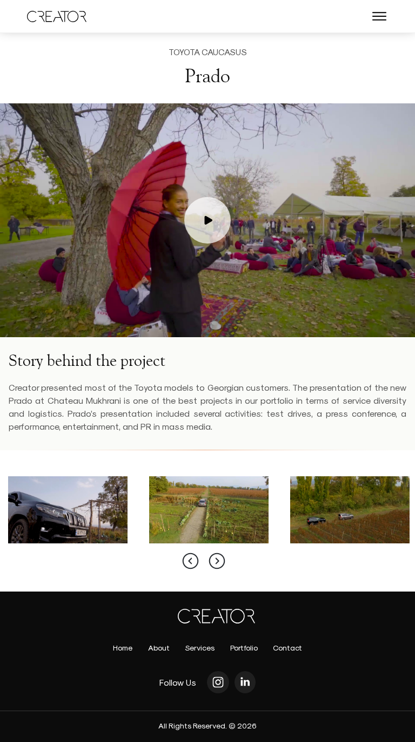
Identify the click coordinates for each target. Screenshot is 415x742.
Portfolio (244, 647)
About (159, 647)
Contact (287, 647)
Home (122, 647)
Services (200, 647)
